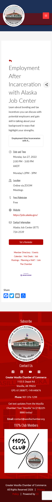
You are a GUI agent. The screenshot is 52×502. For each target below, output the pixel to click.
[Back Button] (10, 61)
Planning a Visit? (28, 260)
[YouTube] (30, 371)
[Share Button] (46, 84)
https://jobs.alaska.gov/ (25, 215)
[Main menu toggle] (46, 15)
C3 (37, 494)
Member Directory (22, 252)
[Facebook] (13, 371)
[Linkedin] (21, 371)
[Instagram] (39, 371)
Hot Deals (28, 256)
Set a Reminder (26, 242)
